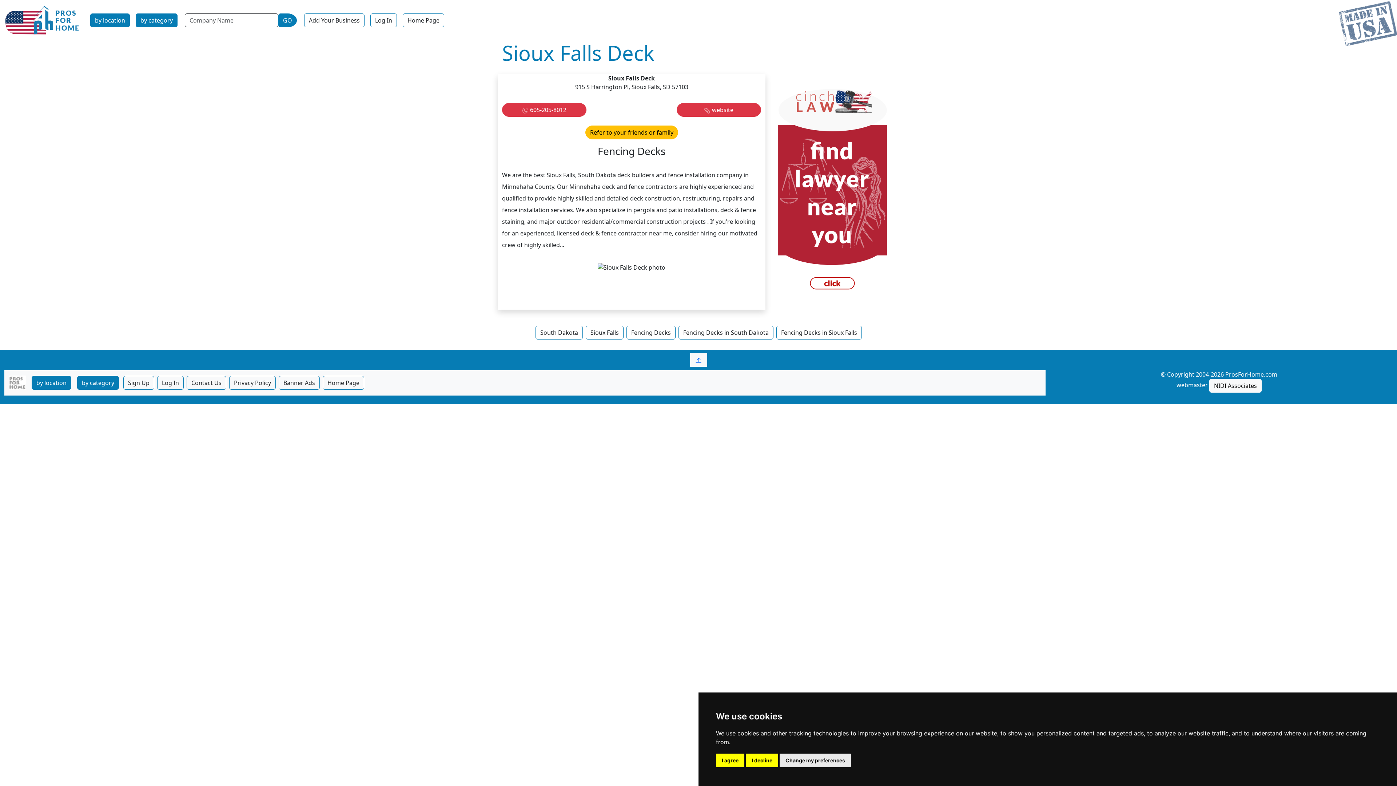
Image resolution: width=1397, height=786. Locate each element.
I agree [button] (730, 760)
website (722, 110)
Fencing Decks (651, 333)
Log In (383, 20)
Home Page (423, 20)
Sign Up (139, 383)
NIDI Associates (1235, 386)
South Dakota (559, 333)
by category (156, 20)
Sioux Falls (604, 333)
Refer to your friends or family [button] (631, 132)
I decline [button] (762, 760)
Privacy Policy (252, 383)
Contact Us (206, 383)
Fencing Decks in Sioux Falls (819, 333)
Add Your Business (334, 20)
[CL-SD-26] (832, 191)
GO (287, 20)
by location (110, 20)
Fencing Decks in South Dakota (726, 333)
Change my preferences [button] (815, 760)
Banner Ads (299, 383)
